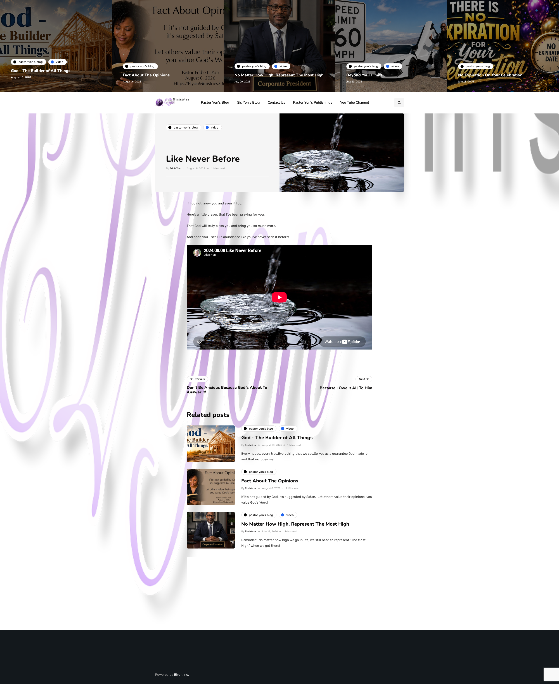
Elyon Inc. (181, 675)
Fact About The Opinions (146, 75)
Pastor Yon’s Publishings (312, 102)
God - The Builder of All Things (40, 70)
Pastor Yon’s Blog (215, 102)
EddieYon (175, 168)
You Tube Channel (354, 102)
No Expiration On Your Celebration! (491, 75)
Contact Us (276, 102)
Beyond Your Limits (364, 75)
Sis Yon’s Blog (248, 102)
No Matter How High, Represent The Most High (279, 75)
